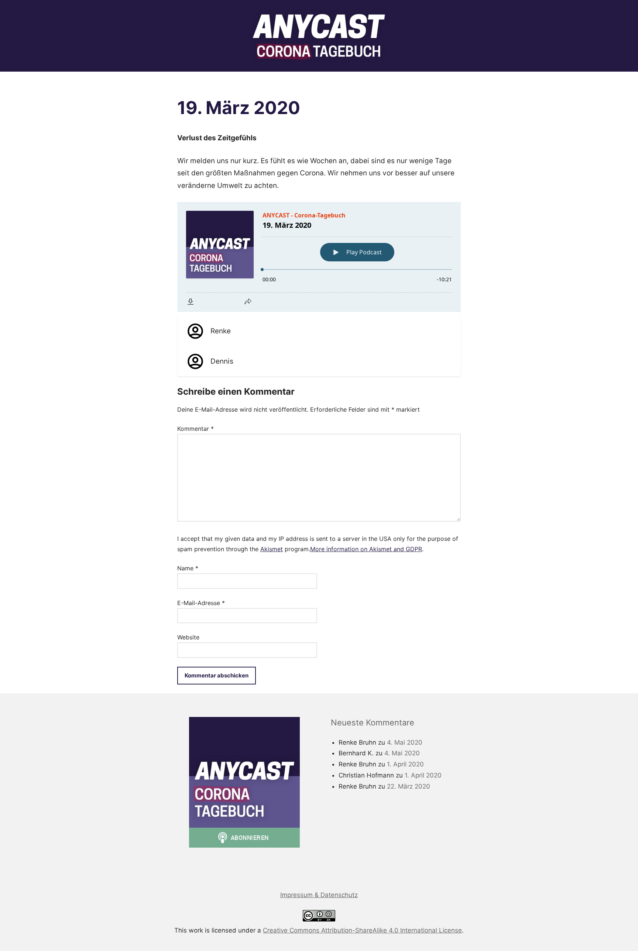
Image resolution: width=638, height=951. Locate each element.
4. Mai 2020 (404, 742)
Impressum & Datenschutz (319, 895)
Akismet (271, 549)
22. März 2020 (408, 786)
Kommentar (195, 428)
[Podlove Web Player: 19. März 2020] (319, 257)
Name (187, 568)
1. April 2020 (405, 764)
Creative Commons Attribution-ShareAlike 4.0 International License (362, 930)
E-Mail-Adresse (201, 603)
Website (188, 637)
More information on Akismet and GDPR (366, 549)
